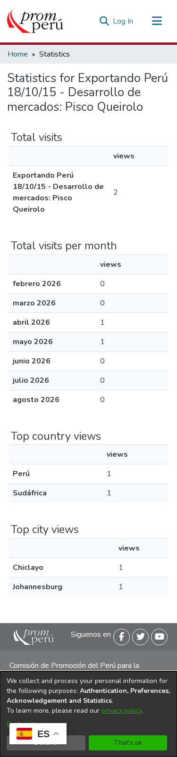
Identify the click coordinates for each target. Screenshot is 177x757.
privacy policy (121, 710)
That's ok (128, 742)
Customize (22, 723)
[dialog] (88, 714)
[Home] (35, 21)
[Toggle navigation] (156, 21)
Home (18, 54)
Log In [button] (123, 21)
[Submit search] (104, 21)
